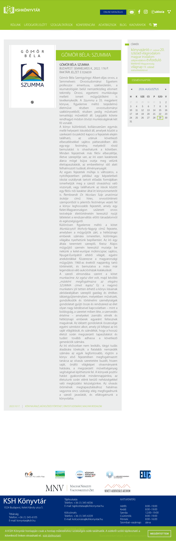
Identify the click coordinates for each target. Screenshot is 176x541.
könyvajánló (32, 406)
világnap (137, 67)
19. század (148, 67)
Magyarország (147, 64)
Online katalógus (113, 12)
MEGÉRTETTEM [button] (159, 533)
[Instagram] (146, 13)
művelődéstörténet (51, 406)
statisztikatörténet (139, 70)
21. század (155, 50)
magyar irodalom (92, 406)
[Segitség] (169, 12)
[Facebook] (139, 13)
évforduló (153, 60)
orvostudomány (72, 406)
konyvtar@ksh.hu (26, 520)
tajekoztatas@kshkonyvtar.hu (88, 506)
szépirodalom (138, 60)
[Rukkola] (157, 13)
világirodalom (150, 53)
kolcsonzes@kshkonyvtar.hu (87, 519)
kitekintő (136, 63)
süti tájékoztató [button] (52, 535)
